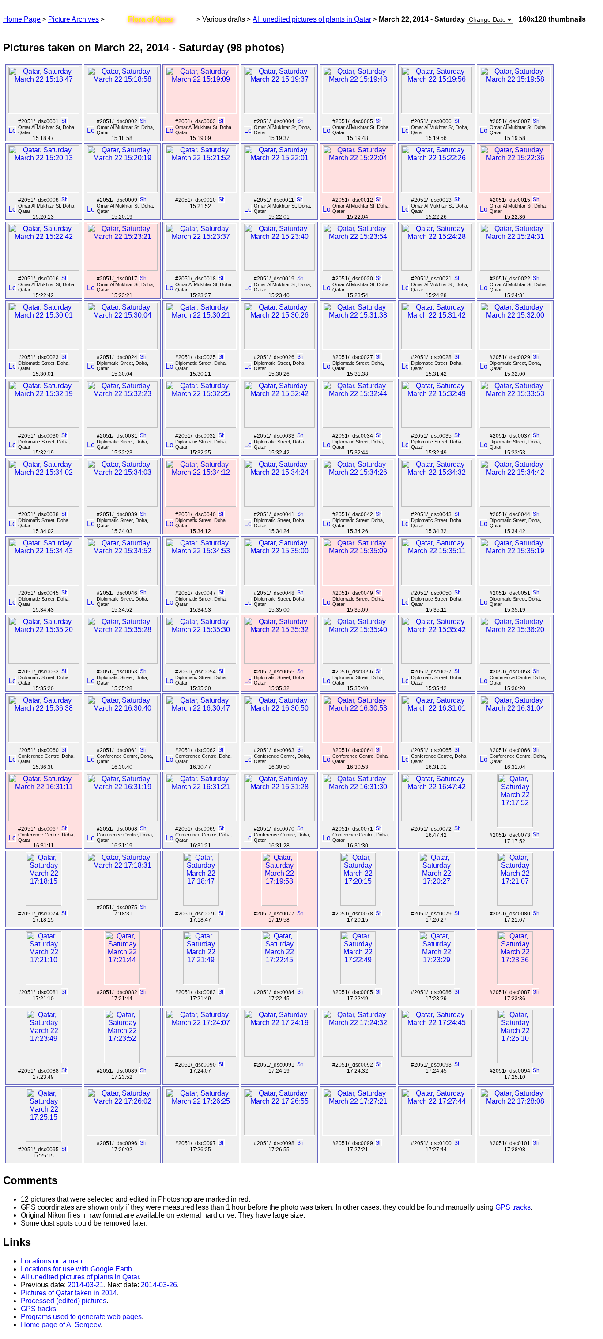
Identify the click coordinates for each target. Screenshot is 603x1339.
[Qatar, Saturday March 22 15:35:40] (358, 661)
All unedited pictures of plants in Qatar (312, 19)
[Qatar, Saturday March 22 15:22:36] (515, 189)
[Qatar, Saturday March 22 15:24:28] (436, 268)
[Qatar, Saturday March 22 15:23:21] (122, 268)
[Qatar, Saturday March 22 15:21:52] (201, 189)
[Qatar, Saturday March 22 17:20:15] (358, 903)
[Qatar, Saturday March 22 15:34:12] (201, 504)
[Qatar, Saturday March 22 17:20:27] (436, 903)
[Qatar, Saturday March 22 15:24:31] (515, 268)
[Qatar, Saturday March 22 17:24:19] (279, 1054)
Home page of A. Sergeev (61, 1324)
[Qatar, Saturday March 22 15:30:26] (279, 347)
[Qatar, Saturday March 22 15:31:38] (358, 347)
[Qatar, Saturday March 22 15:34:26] (358, 504)
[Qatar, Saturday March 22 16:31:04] (515, 740)
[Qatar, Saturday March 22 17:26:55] (279, 1133)
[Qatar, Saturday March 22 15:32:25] (201, 425)
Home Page (22, 19)
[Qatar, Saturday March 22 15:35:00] (279, 582)
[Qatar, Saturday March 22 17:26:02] (122, 1133)
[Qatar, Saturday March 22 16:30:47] (201, 740)
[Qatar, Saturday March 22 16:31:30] (358, 818)
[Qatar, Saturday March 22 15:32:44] (358, 425)
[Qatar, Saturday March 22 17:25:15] (43, 1139)
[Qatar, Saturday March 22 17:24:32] (358, 1054)
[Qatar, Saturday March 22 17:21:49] (200, 982)
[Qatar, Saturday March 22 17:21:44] (122, 982)
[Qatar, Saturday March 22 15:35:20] (44, 661)
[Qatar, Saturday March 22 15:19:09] (201, 111)
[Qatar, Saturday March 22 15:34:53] (201, 582)
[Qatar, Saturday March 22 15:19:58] (515, 111)
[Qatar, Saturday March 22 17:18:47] (200, 903)
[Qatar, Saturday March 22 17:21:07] (515, 903)
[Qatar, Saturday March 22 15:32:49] (436, 425)
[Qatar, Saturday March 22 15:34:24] (279, 504)
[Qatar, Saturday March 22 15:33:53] (515, 425)
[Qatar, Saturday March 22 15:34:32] (436, 504)
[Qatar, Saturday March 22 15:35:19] (515, 582)
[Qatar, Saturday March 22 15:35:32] (279, 661)
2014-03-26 (159, 1285)
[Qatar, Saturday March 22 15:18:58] (122, 111)
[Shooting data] (64, 121)
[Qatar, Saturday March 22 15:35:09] (358, 582)
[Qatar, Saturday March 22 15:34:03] (122, 504)
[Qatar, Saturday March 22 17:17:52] (515, 824)
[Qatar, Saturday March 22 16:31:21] (201, 818)
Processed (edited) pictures (63, 1301)
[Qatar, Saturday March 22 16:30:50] (279, 740)
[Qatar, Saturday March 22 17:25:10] (515, 1060)
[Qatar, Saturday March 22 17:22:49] (358, 982)
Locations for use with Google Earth (76, 1269)
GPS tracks (513, 1207)
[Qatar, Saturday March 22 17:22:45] (279, 982)
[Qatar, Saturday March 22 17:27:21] (358, 1133)
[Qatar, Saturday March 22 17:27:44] (436, 1133)
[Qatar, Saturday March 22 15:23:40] (279, 268)
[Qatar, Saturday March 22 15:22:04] (358, 189)
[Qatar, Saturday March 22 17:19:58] (279, 903)
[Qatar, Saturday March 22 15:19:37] (279, 111)
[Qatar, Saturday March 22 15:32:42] (279, 425)
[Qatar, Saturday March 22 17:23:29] (436, 982)
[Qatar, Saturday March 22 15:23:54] (358, 268)
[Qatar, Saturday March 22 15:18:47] (44, 111)
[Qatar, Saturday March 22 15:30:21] (201, 347)
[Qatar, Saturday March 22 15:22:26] (436, 189)
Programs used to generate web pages (81, 1316)
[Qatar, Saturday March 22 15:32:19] (44, 425)
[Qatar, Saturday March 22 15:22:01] (279, 189)
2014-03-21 (86, 1285)
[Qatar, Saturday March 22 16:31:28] (279, 818)
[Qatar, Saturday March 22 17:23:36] (515, 982)
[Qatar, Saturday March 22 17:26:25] (201, 1133)
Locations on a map (51, 1261)
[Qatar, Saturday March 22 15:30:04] (122, 347)
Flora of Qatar (150, 19)
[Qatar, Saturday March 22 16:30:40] (122, 740)
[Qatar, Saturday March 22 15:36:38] (44, 740)
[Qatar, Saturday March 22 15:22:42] (44, 268)
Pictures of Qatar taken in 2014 (69, 1293)
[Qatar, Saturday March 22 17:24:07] (201, 1054)
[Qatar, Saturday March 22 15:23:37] (201, 268)
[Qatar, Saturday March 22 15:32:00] (515, 347)
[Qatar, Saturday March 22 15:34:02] (44, 504)
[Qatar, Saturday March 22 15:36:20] (515, 661)
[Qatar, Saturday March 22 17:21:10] (43, 982)
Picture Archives (73, 19)
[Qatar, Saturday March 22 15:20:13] (44, 189)
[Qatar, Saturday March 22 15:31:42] (436, 347)
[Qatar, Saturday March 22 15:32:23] (122, 425)
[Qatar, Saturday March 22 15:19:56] (436, 111)
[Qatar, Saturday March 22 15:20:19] (122, 189)
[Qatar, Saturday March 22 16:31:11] (44, 818)
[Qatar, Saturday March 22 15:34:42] (515, 504)
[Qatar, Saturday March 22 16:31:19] (122, 818)
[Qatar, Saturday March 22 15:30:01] (44, 347)
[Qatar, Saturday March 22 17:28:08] (515, 1133)
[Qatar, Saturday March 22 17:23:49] (43, 1060)
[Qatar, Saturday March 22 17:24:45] (436, 1054)
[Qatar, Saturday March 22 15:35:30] (201, 661)
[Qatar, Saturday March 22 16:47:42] (436, 818)
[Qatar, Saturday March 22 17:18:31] (122, 897)
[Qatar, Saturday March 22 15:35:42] (436, 661)
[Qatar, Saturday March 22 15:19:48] (358, 111)
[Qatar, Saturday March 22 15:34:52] (122, 582)
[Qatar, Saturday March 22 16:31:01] (436, 740)
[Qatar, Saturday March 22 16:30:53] (358, 740)
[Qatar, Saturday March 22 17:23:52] (122, 1060)
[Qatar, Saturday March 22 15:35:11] (436, 582)
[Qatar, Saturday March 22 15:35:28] (122, 661)
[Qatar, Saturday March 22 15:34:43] (44, 582)
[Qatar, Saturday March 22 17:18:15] (43, 903)
